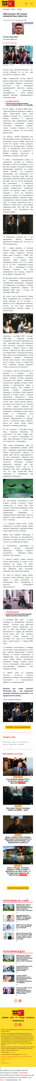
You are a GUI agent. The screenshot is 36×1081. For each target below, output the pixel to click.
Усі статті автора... (10, 43)
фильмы (13, 744)
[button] (26, 3)
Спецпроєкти (18, 1021)
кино (15, 742)
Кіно (13, 9)
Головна (6, 9)
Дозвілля (30, 1017)
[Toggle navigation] (31, 4)
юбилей (21, 744)
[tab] (16, 1000)
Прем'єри (18, 806)
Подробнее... (24, 1073)
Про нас (3, 1060)
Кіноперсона (18, 777)
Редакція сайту (5, 1063)
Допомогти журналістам (18, 888)
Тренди (22, 1017)
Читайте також (19, 103)
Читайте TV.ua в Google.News (18, 727)
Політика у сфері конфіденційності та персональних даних (16, 1056)
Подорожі (18, 866)
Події (20, 9)
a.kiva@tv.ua (24, 1054)
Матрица (7, 742)
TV (16, 1017)
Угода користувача (6, 1058)
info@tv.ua (12, 1052)
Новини (5, 1017)
